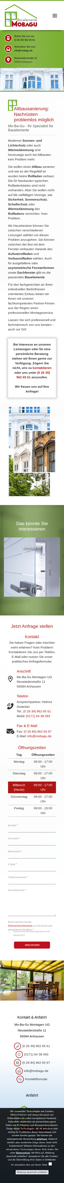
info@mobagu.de (23, 50)
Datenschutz (23, 1152)
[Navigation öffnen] (54, 15)
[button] (5, 980)
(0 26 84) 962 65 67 (38, 731)
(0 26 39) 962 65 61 (24, 40)
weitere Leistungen (61, 564)
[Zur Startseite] (21, 15)
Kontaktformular (36, 1079)
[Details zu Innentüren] (32, 597)
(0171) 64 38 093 (38, 716)
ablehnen (42, 1139)
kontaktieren (42, 368)
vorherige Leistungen (3, 564)
